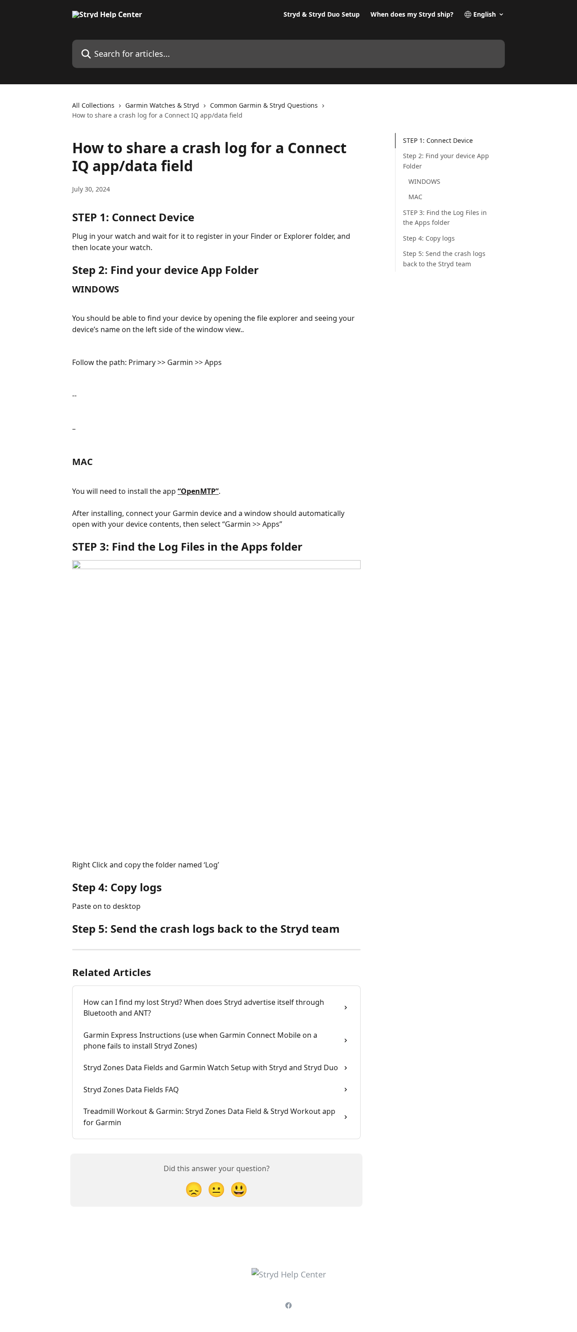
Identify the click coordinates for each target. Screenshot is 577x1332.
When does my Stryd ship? (412, 14)
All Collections (93, 105)
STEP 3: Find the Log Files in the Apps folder (445, 217)
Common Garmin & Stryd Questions (264, 105)
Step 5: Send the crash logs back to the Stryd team (444, 258)
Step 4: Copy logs (429, 238)
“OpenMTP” (198, 491)
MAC (415, 196)
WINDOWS (424, 181)
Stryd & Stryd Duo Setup (322, 14)
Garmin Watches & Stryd (162, 105)
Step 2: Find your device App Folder (446, 160)
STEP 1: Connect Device (438, 140)
